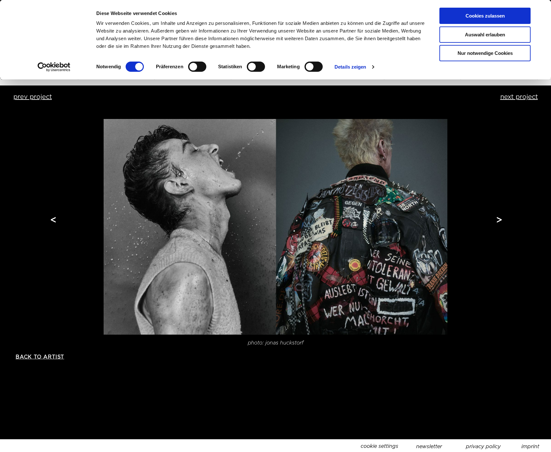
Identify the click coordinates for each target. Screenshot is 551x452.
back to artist (40, 357)
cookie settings (379, 446)
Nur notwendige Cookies (485, 53)
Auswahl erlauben (485, 34)
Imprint (530, 446)
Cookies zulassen (485, 16)
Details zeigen (350, 67)
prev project (32, 96)
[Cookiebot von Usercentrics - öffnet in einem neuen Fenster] (54, 67)
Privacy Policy (483, 446)
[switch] (197, 67)
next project (519, 96)
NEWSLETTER (429, 446)
